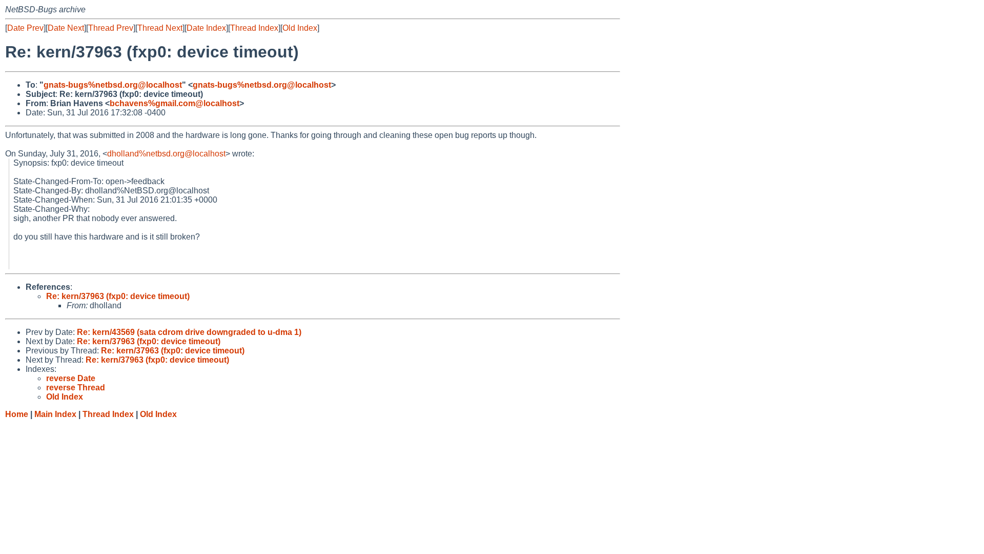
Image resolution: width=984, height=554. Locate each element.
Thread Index (254, 28)
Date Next (66, 28)
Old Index (299, 28)
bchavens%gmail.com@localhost (174, 103)
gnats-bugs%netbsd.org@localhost (113, 85)
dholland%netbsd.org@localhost (166, 153)
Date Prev (25, 28)
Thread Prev (110, 28)
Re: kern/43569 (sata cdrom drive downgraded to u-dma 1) (189, 332)
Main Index (55, 414)
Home (16, 414)
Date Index (206, 28)
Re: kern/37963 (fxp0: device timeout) (118, 296)
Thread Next (159, 28)
